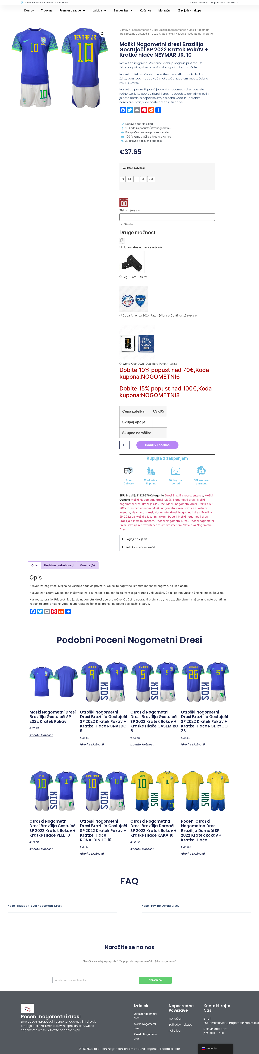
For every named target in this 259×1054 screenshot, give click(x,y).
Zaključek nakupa (189, 10)
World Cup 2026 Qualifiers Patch (150, 363)
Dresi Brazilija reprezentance (169, 29)
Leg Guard (135, 277)
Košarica (145, 10)
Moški (209, 495)
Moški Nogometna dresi (147, 499)
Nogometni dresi (166, 512)
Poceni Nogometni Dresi (172, 521)
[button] (102, 34)
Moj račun (164, 10)
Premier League (70, 10)
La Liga (97, 10)
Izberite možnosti (41, 735)
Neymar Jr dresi (142, 512)
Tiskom (129, 210)
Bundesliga (121, 10)
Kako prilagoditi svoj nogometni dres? (35, 906)
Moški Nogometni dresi (179, 499)
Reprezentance (140, 29)
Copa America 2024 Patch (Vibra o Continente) (160, 315)
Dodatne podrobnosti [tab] (58, 565)
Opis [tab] (34, 565)
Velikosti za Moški (133, 168)
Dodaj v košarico (157, 445)
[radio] (122, 179)
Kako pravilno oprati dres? (160, 906)
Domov (29, 10)
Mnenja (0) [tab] (87, 565)
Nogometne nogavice (142, 247)
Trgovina (47, 10)
